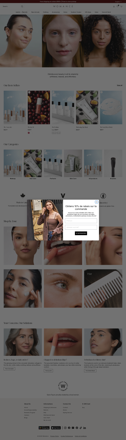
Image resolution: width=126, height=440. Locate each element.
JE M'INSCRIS (81, 233)
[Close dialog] (96, 202)
